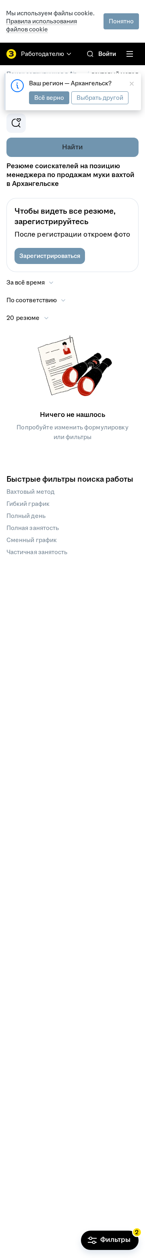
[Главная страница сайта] (11, 54)
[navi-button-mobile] (130, 54)
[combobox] (36, 300)
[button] (49, 256)
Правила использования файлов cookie (41, 25)
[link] (90, 54)
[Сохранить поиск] (16, 123)
